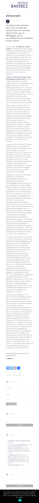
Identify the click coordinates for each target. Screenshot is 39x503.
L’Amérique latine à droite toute (14, 455)
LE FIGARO (13, 375)
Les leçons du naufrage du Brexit (15, 447)
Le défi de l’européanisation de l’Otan (16, 449)
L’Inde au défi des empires (13, 465)
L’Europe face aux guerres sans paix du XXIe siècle (19, 451)
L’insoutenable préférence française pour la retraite (18, 461)
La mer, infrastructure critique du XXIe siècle (17, 445)
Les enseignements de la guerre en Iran (16, 459)
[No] (37, 496)
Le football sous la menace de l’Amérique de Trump (19, 440)
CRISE (9, 375)
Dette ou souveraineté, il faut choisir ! (16, 457)
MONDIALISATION (20, 375)
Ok (20, 500)
